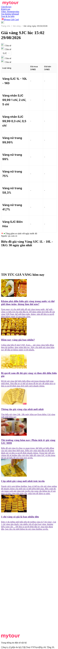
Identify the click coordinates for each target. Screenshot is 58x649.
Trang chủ (5, 26)
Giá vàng (17, 26)
